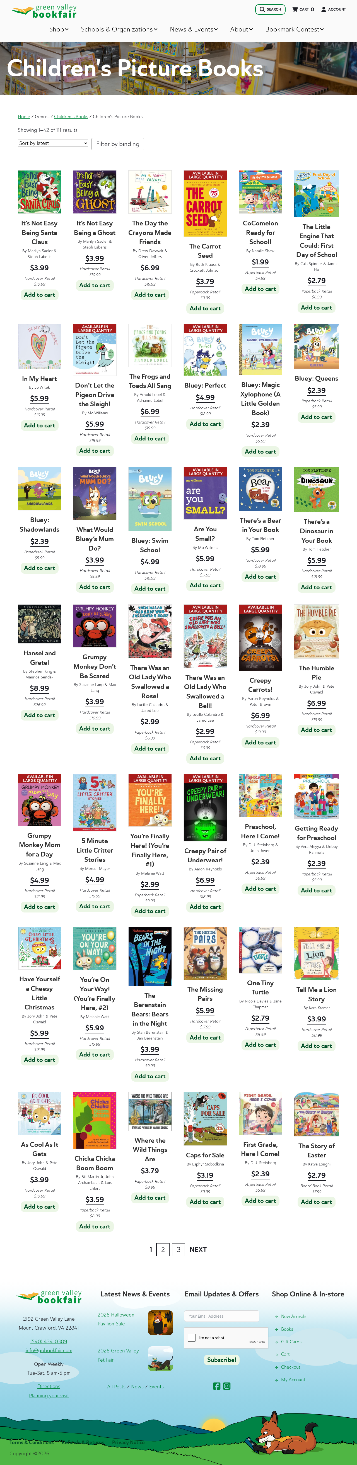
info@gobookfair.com (49, 1350)
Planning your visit (49, 1396)
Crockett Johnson (205, 270)
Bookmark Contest (292, 29)
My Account (293, 1379)
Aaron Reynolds (261, 698)
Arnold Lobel (151, 394)
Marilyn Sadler (40, 251)
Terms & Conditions (31, 1442)
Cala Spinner (311, 263)
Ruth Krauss (206, 264)
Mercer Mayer (97, 868)
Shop (56, 29)
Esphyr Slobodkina (208, 1164)
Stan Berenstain (151, 1032)
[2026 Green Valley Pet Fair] (160, 1358)
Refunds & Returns (83, 1442)
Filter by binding (117, 144)
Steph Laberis (39, 256)
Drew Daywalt (150, 251)
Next (198, 1249)
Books (287, 1329)
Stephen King (40, 671)
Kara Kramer (319, 1008)
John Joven (260, 850)
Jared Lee (150, 710)
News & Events (191, 29)
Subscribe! (221, 1360)
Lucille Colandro (151, 704)
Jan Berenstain (150, 1038)
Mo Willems (98, 413)
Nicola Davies (256, 1001)
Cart (285, 1354)
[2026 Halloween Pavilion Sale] (160, 1322)
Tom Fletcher (263, 538)
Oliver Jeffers (150, 256)
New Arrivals (293, 1316)
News (137, 1387)
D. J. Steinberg (261, 845)
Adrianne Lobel (150, 400)
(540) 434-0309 (48, 1342)
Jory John (313, 686)
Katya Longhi (319, 1164)
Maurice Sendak (39, 677)
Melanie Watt (152, 873)
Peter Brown (260, 704)
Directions (48, 1386)
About (239, 29)
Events (156, 1387)
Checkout (290, 1367)
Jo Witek (42, 387)
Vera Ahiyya (311, 846)
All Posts (116, 1387)
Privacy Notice (128, 1442)
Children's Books (71, 116)
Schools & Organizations (117, 29)
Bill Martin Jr (92, 1176)
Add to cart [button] (39, 295)
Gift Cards (291, 1341)
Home (24, 116)
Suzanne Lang (91, 684)
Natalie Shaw (263, 251)
